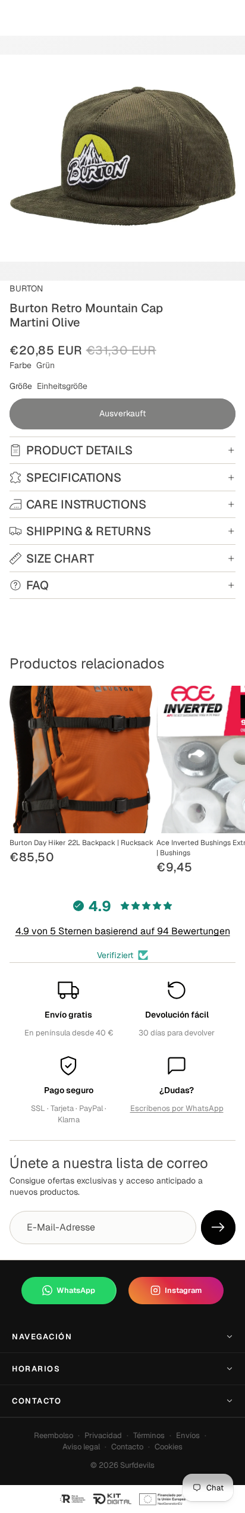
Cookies (169, 1447)
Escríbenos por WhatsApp (177, 1108)
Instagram (183, 1290)
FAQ (37, 585)
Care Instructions (86, 504)
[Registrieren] (218, 1227)
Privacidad (103, 1435)
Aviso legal (81, 1447)
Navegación (42, 1337)
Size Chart (60, 558)
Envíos (188, 1435)
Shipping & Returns (88, 531)
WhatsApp (75, 1290)
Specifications (73, 477)
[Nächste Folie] (222, 781)
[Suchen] (39, 18)
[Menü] (13, 18)
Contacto (36, 1401)
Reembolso (53, 1435)
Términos (149, 1435)
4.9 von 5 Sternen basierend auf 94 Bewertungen (122, 931)
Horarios (36, 1369)
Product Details (79, 450)
